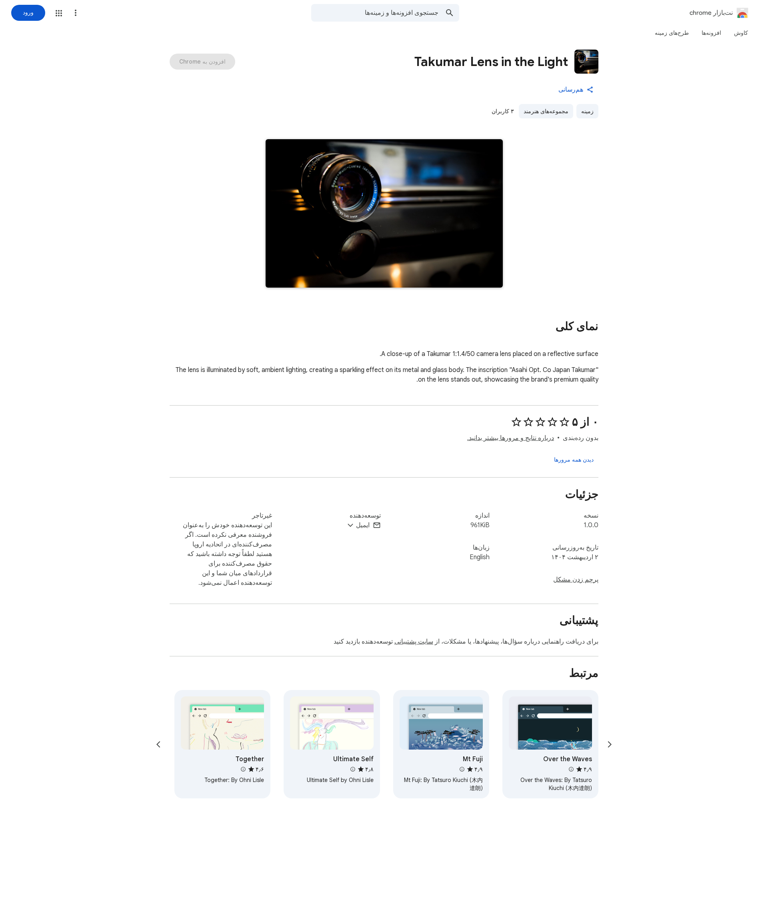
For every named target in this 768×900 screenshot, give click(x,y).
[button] (59, 13)
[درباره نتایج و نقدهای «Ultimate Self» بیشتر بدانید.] (352, 769)
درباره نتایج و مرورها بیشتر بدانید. (510, 438)
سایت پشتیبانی (413, 642)
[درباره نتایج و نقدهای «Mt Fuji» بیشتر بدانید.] (462, 769)
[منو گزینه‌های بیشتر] (76, 13)
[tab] (741, 33)
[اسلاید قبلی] (610, 744)
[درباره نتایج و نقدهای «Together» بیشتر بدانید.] (243, 769)
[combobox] (374, 13)
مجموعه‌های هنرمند (546, 111)
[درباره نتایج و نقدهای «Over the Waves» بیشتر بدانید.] (571, 769)
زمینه (587, 111)
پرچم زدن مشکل (575, 580)
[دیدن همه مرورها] (573, 459)
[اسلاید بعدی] (158, 744)
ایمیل (363, 525)
